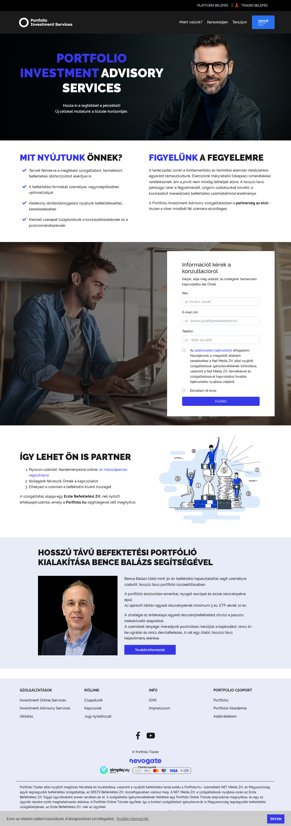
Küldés (221, 401)
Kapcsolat (93, 708)
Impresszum (159, 708)
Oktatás (26, 716)
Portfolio (220, 700)
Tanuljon (239, 22)
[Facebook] (139, 735)
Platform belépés (212, 5)
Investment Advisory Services (45, 708)
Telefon (187, 331)
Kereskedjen (217, 22)
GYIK (153, 700)
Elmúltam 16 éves (203, 390)
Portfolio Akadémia (230, 708)
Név (185, 293)
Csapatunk (93, 700)
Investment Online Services (43, 700)
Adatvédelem (225, 716)
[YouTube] (149, 735)
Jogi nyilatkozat (98, 716)
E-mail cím (190, 312)
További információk (150, 650)
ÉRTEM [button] (275, 819)
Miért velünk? (191, 22)
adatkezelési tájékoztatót (213, 350)
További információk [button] (132, 819)
